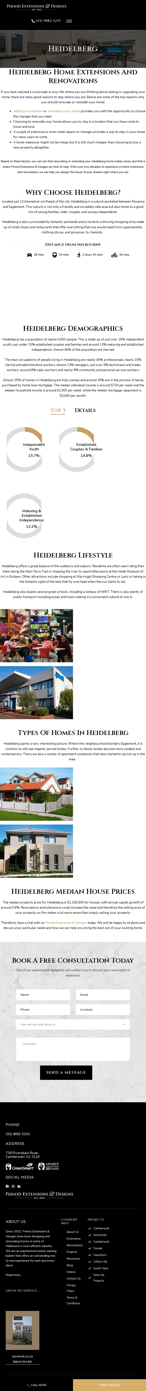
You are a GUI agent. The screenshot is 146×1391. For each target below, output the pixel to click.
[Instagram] (13, 1186)
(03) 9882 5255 (18, 1134)
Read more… (14, 1275)
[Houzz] (19, 1186)
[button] (46, 21)
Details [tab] (85, 411)
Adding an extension (28, 111)
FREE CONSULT (109, 1385)
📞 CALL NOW (36, 1385)
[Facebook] (7, 1186)
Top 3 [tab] (57, 411)
